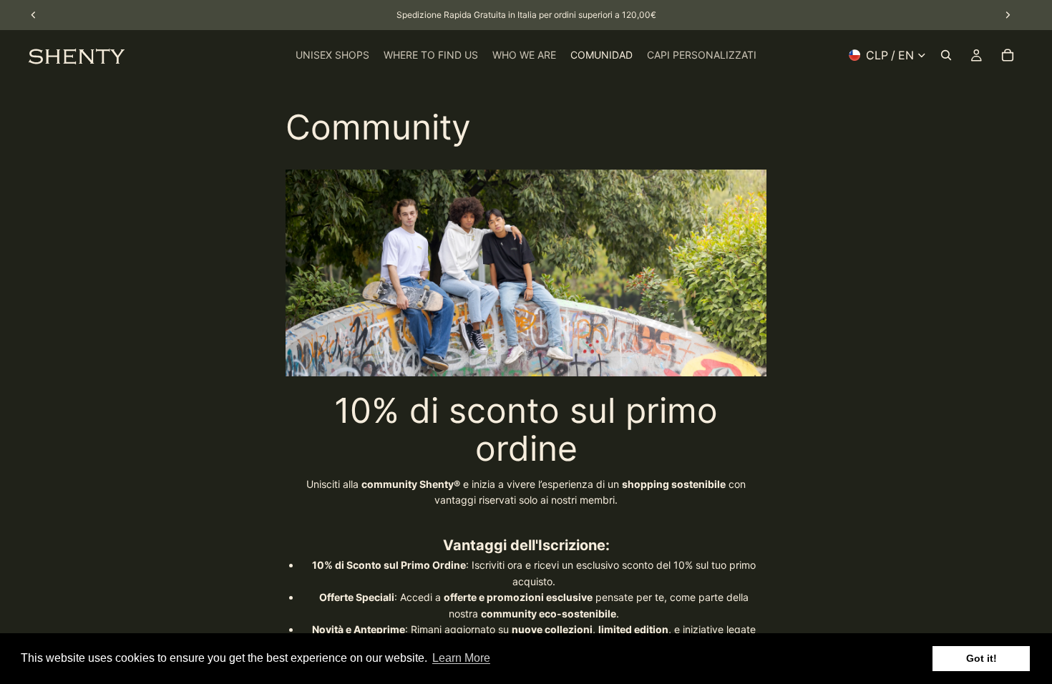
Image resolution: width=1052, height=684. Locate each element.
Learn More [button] (461, 658)
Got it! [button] (981, 658)
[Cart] (1007, 55)
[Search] (946, 55)
